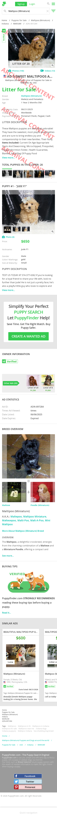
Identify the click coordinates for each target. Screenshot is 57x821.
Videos (50, 70)
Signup (21, 4)
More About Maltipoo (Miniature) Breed (23, 530)
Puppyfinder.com (9, 757)
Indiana (5, 23)
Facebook (30, 776)
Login (32, 4)
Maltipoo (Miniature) (40, 20)
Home (4, 20)
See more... (8, 555)
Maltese (6, 505)
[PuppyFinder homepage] (4, 4)
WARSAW (17, 23)
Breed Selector (24, 762)
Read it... (6, 612)
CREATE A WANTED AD (28, 336)
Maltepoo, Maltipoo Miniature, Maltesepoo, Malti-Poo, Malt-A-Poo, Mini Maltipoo (26, 520)
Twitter (30, 781)
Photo (10, 237)
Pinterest (30, 787)
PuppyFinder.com (11, 754)
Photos (18, 70)
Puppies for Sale (19, 20)
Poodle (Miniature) (40, 505)
